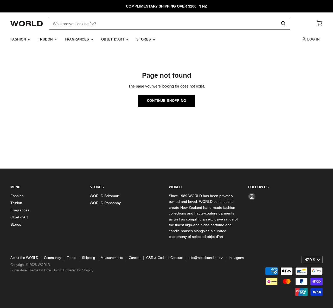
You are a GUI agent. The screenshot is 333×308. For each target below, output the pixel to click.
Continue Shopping (166, 101)
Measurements (112, 258)
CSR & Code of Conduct (164, 258)
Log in (312, 39)
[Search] (283, 24)
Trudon (46, 39)
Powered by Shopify (78, 270)
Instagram (236, 258)
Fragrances (77, 39)
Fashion (18, 39)
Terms (71, 258)
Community (52, 258)
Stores (144, 39)
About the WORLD (24, 258)
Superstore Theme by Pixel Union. (36, 270)
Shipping (88, 258)
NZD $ (309, 260)
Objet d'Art (113, 39)
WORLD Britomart (104, 196)
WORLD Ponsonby (105, 203)
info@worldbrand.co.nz (206, 258)
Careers (134, 258)
